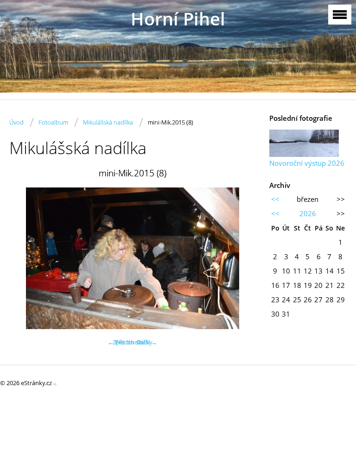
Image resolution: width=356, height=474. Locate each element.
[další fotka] (240, 258)
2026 (307, 213)
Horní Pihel (178, 19)
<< (275, 199)
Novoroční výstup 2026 (306, 163)
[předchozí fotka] (24, 258)
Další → (147, 342)
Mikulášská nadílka (108, 122)
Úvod (16, 122)
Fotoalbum (53, 122)
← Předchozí (125, 342)
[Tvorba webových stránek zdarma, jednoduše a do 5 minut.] (55, 383)
